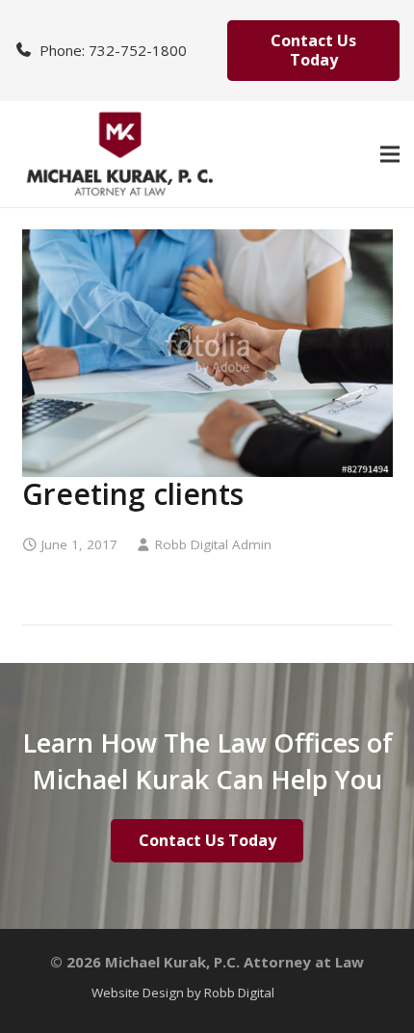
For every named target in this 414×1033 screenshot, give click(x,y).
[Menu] (390, 154)
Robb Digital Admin (213, 544)
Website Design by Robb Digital (182, 992)
